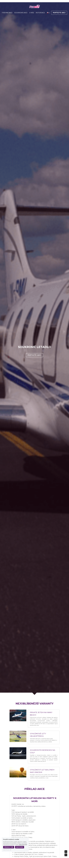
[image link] (34, 6)
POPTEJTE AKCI (59, 13)
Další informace (23, 844)
